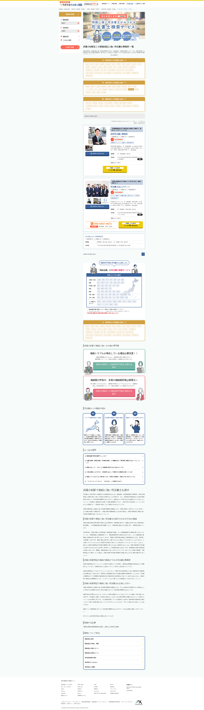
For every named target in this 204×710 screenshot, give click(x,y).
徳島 (121, 294)
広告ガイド (70, 703)
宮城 (115, 279)
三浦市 (119, 67)
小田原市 (134, 64)
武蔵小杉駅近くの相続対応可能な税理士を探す (114, 392)
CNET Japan (80, 684)
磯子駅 (129, 86)
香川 (118, 294)
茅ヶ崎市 (100, 67)
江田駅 (134, 86)
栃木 (119, 282)
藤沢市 (97, 64)
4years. (112, 684)
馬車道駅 (105, 89)
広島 (99, 294)
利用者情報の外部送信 (114, 701)
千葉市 (115, 304)
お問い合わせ (77, 703)
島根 (114, 294)
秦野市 (105, 67)
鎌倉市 (128, 64)
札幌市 (114, 301)
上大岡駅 (98, 86)
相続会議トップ (105, 3)
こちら (119, 311)
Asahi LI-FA (113, 691)
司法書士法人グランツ (120, 187)
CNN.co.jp (80, 686)
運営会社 (63, 703)
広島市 (134, 301)
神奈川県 (114, 136)
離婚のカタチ (64, 695)
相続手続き (88, 103)
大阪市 (104, 301)
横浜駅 (87, 86)
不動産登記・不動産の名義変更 (123, 106)
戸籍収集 (116, 103)
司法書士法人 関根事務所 (94, 236)
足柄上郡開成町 (111, 70)
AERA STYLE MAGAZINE (100, 693)
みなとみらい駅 (97, 89)
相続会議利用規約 (86, 701)
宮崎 (118, 297)
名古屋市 (109, 301)
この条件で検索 (69, 47)
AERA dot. (80, 691)
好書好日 (96, 689)
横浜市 (87, 64)
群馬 (123, 282)
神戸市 (124, 301)
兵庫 (102, 291)
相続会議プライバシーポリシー (99, 701)
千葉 (111, 282)
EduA (62, 689)
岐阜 (106, 288)
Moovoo (63, 691)
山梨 (102, 285)
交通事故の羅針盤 (114, 693)
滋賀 (114, 291)
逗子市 (115, 67)
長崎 (106, 297)
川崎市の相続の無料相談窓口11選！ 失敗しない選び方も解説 (101, 626)
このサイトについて (66, 701)
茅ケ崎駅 (104, 92)
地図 (140, 159)
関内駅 (92, 86)
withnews (63, 693)
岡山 (102, 294)
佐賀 (102, 297)
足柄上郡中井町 (98, 73)
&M (62, 686)
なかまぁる (96, 691)
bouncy (79, 693)
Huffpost (79, 689)
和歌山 (118, 291)
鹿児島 (122, 297)
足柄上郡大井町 (120, 70)
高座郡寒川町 (89, 70)
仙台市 (99, 304)
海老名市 (94, 67)
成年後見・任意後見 (103, 106)
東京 (99, 282)
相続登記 (101, 103)
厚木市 (113, 64)
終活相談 (88, 108)
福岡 (99, 297)
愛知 (99, 288)
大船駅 (98, 92)
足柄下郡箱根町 (107, 73)
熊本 (110, 297)
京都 (106, 291)
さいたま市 (105, 304)
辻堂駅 (93, 92)
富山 (110, 285)
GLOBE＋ (96, 686)
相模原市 (103, 64)
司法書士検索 (130, 3)
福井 (118, 285)
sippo (95, 684)
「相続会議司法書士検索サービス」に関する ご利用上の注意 (102, 309)
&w (65, 686)
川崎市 (92, 64)
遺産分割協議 (123, 103)
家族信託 (130, 103)
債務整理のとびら (82, 695)
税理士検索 (122, 3)
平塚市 (123, 64)
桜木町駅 (111, 89)
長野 (106, 285)
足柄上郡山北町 (89, 73)
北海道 (99, 279)
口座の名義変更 (108, 103)
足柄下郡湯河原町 (117, 73)
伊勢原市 (88, 67)
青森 (103, 279)
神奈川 (102, 282)
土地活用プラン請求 (140, 3)
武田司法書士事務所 (119, 134)
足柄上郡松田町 (129, 70)
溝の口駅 (88, 92)
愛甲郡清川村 (89, 76)
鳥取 (110, 294)
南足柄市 (125, 67)
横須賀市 (108, 64)
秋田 (111, 279)
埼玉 (107, 282)
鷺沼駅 (136, 89)
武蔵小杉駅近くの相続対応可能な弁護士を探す (114, 365)
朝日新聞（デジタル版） (67, 684)
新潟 (99, 285)
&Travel (69, 686)
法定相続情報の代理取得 (91, 106)
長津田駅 (124, 86)
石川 (114, 285)
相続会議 (112, 686)
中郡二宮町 (103, 70)
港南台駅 (125, 89)
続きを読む (133, 149)
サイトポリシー (76, 701)
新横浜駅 (104, 86)
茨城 (115, 282)
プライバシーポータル (126, 701)
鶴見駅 (118, 86)
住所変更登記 (135, 106)
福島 (123, 279)
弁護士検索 (114, 3)
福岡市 (119, 301)
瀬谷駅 (113, 86)
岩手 (107, 279)
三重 (110, 288)
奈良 (110, 291)
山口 (106, 294)
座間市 (118, 64)
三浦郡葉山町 (132, 67)
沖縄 (126, 297)
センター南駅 (89, 89)
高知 (129, 294)
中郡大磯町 (96, 70)
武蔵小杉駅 (131, 189)
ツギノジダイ (113, 689)
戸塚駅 (109, 86)
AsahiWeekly (129, 690)
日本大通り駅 (118, 89)
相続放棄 (95, 103)
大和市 (139, 64)
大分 (114, 297)
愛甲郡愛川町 (135, 73)
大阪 (99, 291)
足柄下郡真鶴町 (126, 73)
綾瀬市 (110, 67)
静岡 (102, 288)
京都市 (129, 301)
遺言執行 (112, 106)
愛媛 (125, 294)
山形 (119, 279)
